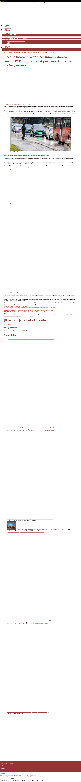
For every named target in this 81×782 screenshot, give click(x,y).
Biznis (6, 26)
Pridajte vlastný (7, 324)
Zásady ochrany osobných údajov (9, 765)
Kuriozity (9, 42)
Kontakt (4, 767)
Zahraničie (7, 33)
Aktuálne (7, 24)
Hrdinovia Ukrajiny (11, 35)
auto (41, 314)
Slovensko (7, 25)
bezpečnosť (45, 314)
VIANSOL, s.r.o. (14, 763)
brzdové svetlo (54, 314)
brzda (49, 314)
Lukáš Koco (7, 52)
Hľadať (3, 773)
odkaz (31, 316)
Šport (8, 43)
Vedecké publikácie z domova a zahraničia (17, 38)
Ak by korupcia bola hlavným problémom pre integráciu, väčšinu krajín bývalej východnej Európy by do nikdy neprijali (30, 307)
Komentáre (7, 32)
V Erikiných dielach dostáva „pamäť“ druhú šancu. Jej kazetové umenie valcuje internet (25, 620)
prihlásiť (24, 330)
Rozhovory (7, 30)
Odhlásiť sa (10, 50)
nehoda (63, 314)
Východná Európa (11, 34)
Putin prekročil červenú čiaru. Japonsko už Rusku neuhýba (16, 306)
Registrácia (7, 45)
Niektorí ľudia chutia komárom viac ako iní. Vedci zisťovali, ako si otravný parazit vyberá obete (27, 712)
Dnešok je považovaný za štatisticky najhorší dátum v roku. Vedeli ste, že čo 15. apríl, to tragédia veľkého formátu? (40, 529)
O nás (3, 768)
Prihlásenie (7, 46)
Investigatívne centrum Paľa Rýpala (16, 41)
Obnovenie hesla (11, 48)
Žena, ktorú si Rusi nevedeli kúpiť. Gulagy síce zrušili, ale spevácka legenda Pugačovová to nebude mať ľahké (30, 427)
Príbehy (6, 29)
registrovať (30, 330)
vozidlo (15, 316)
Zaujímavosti (8, 28)
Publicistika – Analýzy (10, 37)
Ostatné (7, 39)
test (13, 316)
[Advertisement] (40, 12)
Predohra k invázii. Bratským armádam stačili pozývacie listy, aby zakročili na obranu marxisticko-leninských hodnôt (29, 310)
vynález (19, 316)
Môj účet (7, 47)
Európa (59, 314)
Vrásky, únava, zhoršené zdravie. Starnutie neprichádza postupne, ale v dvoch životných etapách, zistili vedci (30, 519)
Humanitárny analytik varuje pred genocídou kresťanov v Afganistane (24, 311)
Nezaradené (30, 52)
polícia (66, 314)
